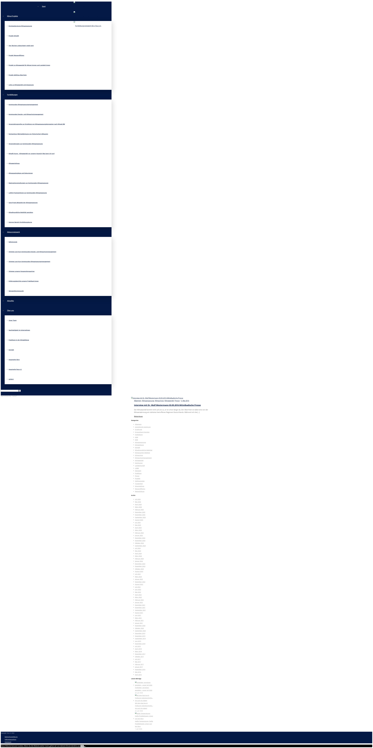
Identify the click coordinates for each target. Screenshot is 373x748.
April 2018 (138, 649)
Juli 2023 (138, 574)
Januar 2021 (139, 623)
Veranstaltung (139, 486)
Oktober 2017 (139, 657)
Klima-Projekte (12, 16)
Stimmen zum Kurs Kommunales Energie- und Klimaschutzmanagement (32, 252)
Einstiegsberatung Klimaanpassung (20, 26)
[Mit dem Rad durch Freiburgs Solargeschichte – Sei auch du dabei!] (144, 700)
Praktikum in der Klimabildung (19, 340)
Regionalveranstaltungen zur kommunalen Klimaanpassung (28, 183)
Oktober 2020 (139, 628)
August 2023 (139, 571)
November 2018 (140, 644)
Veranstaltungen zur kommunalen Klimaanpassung (26, 144)
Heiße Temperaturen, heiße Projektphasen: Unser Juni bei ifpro (144, 723)
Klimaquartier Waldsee (142, 453)
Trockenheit (139, 484)
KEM (136, 440)
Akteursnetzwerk (13, 232)
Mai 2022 (138, 592)
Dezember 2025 (140, 512)
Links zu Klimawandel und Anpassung (21, 85)
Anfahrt (11, 379)
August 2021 (139, 613)
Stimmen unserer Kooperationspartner (22, 271)
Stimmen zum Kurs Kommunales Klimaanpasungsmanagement (29, 261)
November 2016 (140, 669)
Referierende (13, 242)
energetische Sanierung (143, 427)
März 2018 (138, 651)
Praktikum (138, 473)
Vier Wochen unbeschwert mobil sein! (21, 46)
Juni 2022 (138, 589)
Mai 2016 (138, 672)
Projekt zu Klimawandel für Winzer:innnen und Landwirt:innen (29, 65)
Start (44, 6)
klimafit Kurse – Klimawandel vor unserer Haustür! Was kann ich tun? (32, 153)
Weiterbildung (139, 491)
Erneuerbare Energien (142, 432)
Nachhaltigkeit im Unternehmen (19, 330)
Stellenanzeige (140, 481)
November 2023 (140, 566)
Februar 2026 (139, 510)
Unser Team (13, 320)
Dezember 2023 (140, 564)
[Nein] (84, 746)
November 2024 (140, 540)
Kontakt (11, 350)
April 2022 (138, 595)
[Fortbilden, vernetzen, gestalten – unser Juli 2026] (144, 685)
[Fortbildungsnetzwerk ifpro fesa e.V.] (87, 16)
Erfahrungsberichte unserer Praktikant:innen (24, 281)
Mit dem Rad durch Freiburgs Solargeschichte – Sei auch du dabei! (144, 705)
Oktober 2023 (139, 569)
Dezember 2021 (140, 605)
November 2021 (140, 607)
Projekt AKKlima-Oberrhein (18, 75)
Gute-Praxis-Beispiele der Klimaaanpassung (23, 203)
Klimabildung (139, 445)
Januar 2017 (139, 667)
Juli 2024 (138, 548)
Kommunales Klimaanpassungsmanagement (23, 104)
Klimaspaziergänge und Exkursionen (21, 173)
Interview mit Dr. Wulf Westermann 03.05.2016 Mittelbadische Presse (167, 405)
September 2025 (140, 517)
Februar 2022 (139, 600)
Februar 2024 (139, 559)
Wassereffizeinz (140, 489)
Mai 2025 (138, 525)
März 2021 (138, 618)
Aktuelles (10, 301)
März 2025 (138, 530)
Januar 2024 (139, 561)
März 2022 (138, 597)
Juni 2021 (138, 615)
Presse (177, 401)
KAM (136, 437)
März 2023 (138, 577)
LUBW (137, 468)
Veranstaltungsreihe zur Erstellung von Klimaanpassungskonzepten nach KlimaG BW (37, 124)
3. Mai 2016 (185, 401)
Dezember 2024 (140, 538)
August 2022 (139, 584)
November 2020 (140, 626)
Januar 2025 (139, 535)
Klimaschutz (159, 401)
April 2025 (138, 528)
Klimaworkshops (14, 163)
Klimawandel (169, 401)
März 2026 (138, 507)
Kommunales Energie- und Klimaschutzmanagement (26, 114)
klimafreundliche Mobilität (143, 450)
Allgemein (137, 401)
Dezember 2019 (140, 633)
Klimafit (137, 447)
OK (82, 746)
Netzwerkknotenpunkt (16, 291)
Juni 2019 (138, 641)
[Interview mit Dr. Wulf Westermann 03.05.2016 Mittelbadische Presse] (157, 398)
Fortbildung (139, 435)
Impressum (8, 742)
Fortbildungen (12, 95)
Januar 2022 (139, 602)
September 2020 (140, 631)
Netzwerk (138, 471)
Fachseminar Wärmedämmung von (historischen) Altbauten (28, 134)
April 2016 (138, 675)
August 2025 (139, 520)
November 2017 (140, 654)
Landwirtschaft (140, 466)
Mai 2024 (138, 551)
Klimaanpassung (148, 401)
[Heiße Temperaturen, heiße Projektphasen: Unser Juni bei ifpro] (144, 719)
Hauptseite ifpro (14, 360)
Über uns (10, 310)
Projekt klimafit (14, 36)
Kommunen (139, 463)
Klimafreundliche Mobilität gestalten (21, 212)
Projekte (137, 478)
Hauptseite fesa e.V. (15, 369)
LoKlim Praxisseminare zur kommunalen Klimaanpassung (28, 193)
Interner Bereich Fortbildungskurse (20, 222)
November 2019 (140, 636)
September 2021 (140, 610)
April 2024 (138, 553)
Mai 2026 (138, 502)
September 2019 (140, 638)
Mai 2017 (138, 662)
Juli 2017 (138, 659)
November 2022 (140, 582)
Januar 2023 (139, 579)
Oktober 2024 (139, 543)
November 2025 (140, 515)
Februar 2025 (139, 533)
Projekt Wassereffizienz (16, 55)
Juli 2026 (138, 499)
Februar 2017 (139, 664)
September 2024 (140, 546)
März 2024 (138, 556)
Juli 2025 (138, 522)
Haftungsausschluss (10, 739)
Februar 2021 (139, 620)
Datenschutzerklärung (11, 737)
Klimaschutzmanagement (143, 458)
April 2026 (138, 504)
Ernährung (138, 429)
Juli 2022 (138, 587)
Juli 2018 (138, 646)
